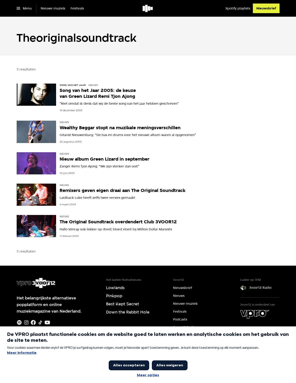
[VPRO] (254, 314)
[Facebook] (33, 322)
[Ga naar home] (148, 8)
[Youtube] (47, 322)
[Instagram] (26, 322)
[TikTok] (40, 322)
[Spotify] (19, 322)
